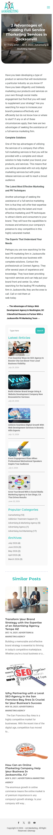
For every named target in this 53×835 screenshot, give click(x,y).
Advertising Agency (17, 527)
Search (40, 330)
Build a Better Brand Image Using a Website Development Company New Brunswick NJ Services (25, 394)
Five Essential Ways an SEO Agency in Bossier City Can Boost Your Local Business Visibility (26, 361)
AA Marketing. (31, 828)
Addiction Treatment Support (21, 519)
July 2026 (12, 543)
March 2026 (13, 559)
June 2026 (13, 547)
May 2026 (12, 551)
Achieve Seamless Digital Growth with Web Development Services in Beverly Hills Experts (26, 428)
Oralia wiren (13, 44)
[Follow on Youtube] (34, 823)
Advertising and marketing (20, 531)
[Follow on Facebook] (18, 823)
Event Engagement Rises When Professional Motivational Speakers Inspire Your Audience (25, 461)
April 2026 (13, 555)
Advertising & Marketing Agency (22, 523)
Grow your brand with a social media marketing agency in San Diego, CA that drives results (25, 495)
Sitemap (31, 831)
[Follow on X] (24, 823)
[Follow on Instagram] (29, 823)
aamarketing (14, 515)
